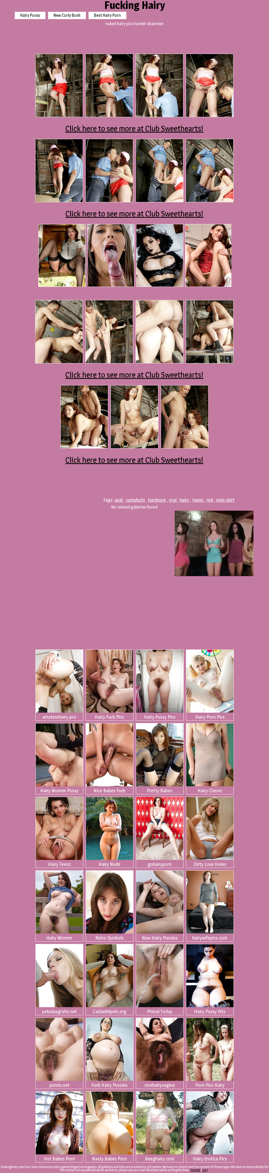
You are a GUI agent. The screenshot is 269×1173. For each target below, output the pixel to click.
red (209, 500)
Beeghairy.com (159, 1158)
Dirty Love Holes (210, 864)
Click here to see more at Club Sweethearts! (134, 128)
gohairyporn (160, 864)
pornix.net (59, 1085)
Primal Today (159, 1011)
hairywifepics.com (209, 938)
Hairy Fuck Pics (109, 717)
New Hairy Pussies (160, 938)
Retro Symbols (109, 938)
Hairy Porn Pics (210, 717)
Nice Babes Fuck (109, 790)
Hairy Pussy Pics (159, 717)
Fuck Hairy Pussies (109, 1085)
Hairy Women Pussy (59, 790)
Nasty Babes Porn (109, 1158)
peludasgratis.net (59, 1011)
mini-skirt (225, 500)
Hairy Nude (109, 864)
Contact (195, 1170)
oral (173, 500)
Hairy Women (59, 938)
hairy (184, 500)
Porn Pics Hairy (210, 1085)
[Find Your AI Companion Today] (110, 255)
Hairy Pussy (30, 15)
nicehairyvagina (159, 1085)
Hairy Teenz (59, 864)
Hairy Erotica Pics (210, 1158)
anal (119, 500)
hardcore (157, 500)
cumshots (135, 500)
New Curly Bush (67, 15)
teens (197, 500)
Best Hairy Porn (107, 15)
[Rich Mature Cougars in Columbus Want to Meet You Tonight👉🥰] (62, 255)
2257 (205, 1170)
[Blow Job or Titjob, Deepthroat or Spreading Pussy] (159, 255)
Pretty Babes (159, 790)
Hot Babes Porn (59, 1158)
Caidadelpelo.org (109, 1011)
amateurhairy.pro (59, 717)
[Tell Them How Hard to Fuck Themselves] (208, 255)
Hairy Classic (210, 790)
